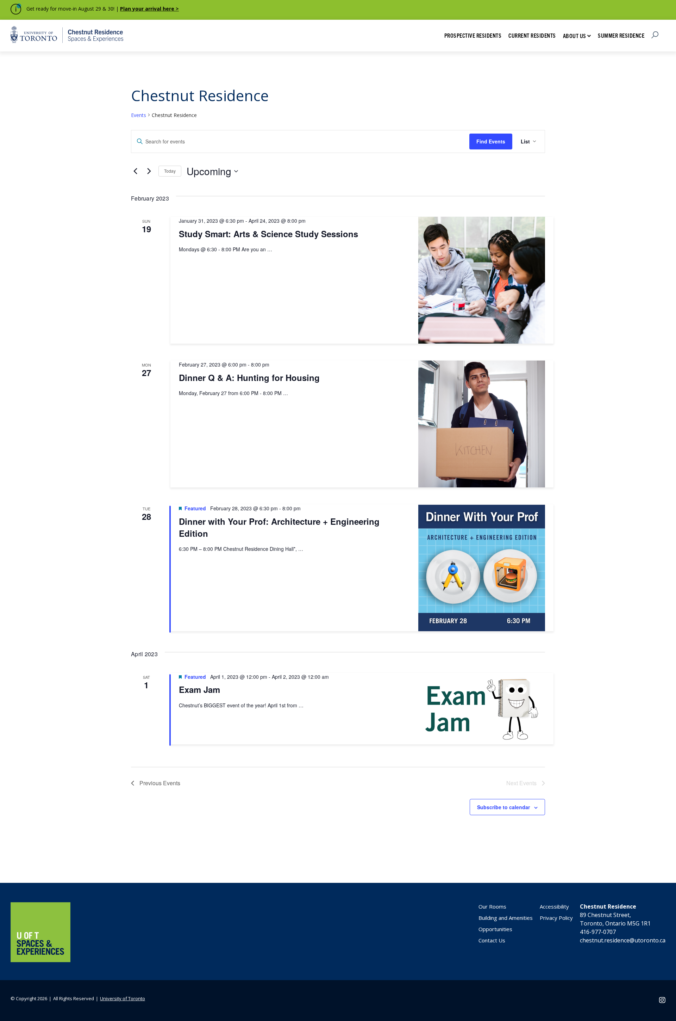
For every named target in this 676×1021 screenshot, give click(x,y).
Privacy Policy (556, 917)
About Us (574, 35)
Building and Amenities (505, 917)
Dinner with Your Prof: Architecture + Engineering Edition (279, 527)
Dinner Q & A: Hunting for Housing (249, 377)
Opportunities (495, 929)
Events (138, 115)
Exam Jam (199, 690)
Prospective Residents (473, 35)
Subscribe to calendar (503, 807)
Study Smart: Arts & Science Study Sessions (268, 234)
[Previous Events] (135, 171)
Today (170, 171)
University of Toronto (122, 998)
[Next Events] (149, 171)
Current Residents (532, 35)
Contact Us (491, 940)
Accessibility (554, 906)
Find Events (490, 141)
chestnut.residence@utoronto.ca (622, 940)
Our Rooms (492, 906)
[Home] (40, 960)
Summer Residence (621, 35)
